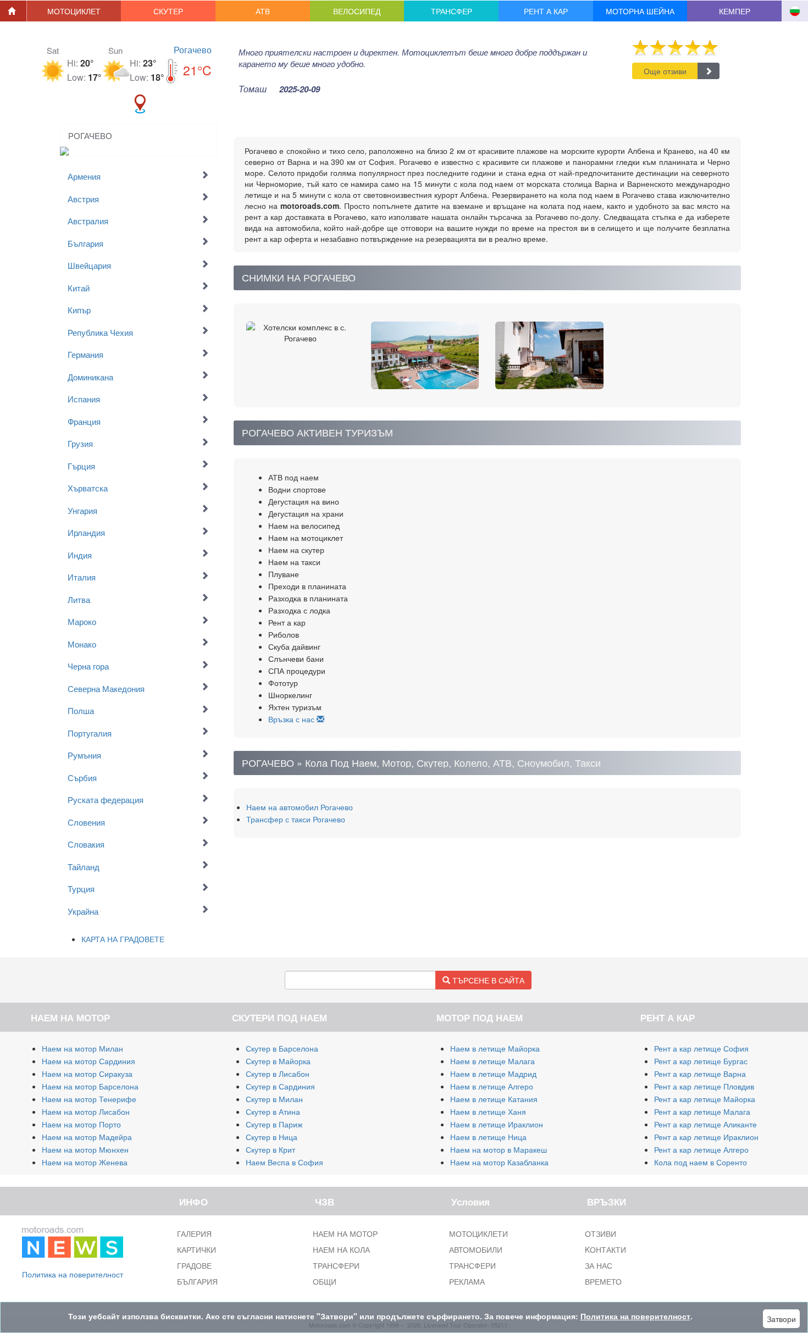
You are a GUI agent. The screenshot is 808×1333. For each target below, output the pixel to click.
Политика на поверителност (72, 1274)
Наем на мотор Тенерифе (89, 1098)
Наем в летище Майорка (495, 1048)
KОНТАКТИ (605, 1249)
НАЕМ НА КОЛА (341, 1249)
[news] (72, 1240)
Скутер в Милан (274, 1098)
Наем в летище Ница (488, 1136)
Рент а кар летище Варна (700, 1073)
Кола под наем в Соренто (700, 1162)
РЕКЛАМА (467, 1281)
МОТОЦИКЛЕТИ (478, 1233)
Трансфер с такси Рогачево (295, 819)
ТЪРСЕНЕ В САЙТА (487, 980)
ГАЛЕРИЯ (194, 1233)
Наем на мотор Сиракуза (87, 1073)
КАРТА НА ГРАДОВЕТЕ (122, 938)
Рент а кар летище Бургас (701, 1060)
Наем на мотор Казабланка (499, 1162)
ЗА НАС (598, 1265)
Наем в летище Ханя (488, 1111)
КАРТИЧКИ (196, 1249)
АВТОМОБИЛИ (475, 1249)
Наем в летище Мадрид (493, 1073)
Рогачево (193, 49)
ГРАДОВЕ (194, 1265)
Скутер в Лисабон (277, 1073)
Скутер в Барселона (282, 1048)
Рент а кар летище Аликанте (705, 1124)
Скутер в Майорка (278, 1060)
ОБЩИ (324, 1281)
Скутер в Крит (270, 1149)
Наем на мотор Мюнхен (85, 1149)
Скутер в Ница (271, 1136)
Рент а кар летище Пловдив (704, 1086)
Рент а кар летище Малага (702, 1111)
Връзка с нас (292, 718)
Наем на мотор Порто (81, 1124)
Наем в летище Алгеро (491, 1086)
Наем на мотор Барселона (90, 1086)
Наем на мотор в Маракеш (498, 1149)
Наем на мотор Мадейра (87, 1136)
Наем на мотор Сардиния (88, 1060)
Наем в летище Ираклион (496, 1124)
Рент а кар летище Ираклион (706, 1136)
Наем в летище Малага (492, 1060)
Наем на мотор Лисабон (86, 1111)
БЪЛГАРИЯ (197, 1281)
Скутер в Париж (274, 1124)
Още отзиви (665, 70)
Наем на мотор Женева (85, 1162)
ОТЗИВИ (600, 1233)
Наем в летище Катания (494, 1098)
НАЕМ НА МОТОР (345, 1233)
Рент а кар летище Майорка (704, 1098)
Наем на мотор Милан (82, 1048)
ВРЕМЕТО (603, 1281)
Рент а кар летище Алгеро (701, 1149)
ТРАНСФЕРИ (336, 1265)
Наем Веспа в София (284, 1162)
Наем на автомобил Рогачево (299, 806)
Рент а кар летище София (701, 1048)
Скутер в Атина (273, 1111)
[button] (74, 11)
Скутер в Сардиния (280, 1086)
